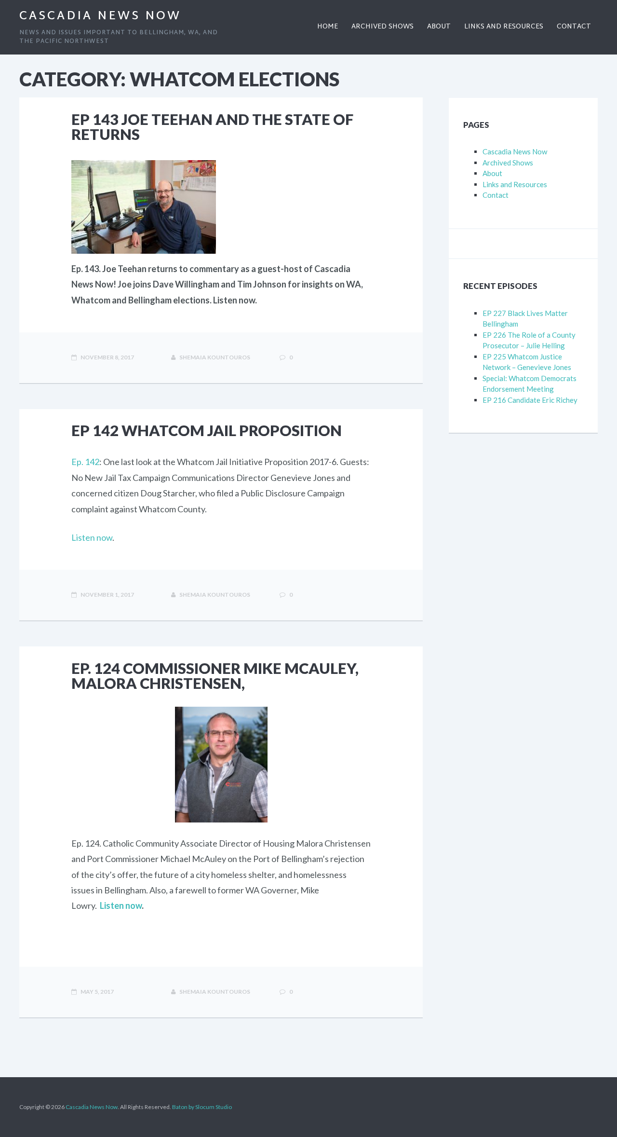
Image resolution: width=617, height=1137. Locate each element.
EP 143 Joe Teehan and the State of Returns (212, 126)
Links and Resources (515, 184)
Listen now (91, 537)
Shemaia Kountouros (214, 357)
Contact (496, 195)
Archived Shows (508, 162)
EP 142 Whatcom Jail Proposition (206, 430)
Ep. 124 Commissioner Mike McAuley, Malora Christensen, (215, 675)
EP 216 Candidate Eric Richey (530, 400)
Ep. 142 (85, 461)
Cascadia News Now (100, 16)
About (492, 173)
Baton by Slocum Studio (202, 1106)
